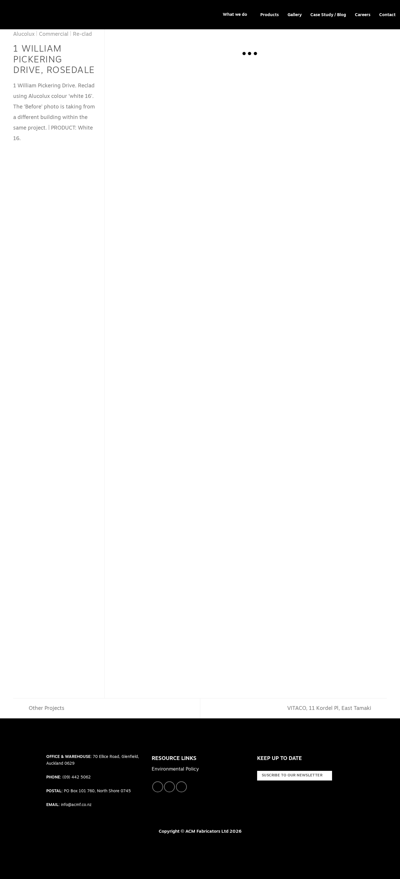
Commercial (54, 34)
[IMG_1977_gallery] (318, 630)
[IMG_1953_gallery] (182, 320)
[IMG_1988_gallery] (182, 527)
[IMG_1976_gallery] (318, 216)
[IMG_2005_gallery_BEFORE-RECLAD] (182, 113)
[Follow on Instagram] (169, 786)
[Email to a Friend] (33, 149)
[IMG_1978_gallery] (182, 630)
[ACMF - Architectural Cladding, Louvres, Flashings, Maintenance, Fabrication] (22, 15)
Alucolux (24, 34)
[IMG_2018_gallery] (318, 320)
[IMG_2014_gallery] (182, 216)
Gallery (295, 15)
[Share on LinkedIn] (49, 149)
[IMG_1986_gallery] (318, 527)
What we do (235, 15)
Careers (362, 15)
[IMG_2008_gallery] (318, 113)
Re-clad (82, 34)
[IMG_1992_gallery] (318, 423)
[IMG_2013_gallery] (182, 423)
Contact (387, 15)
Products (269, 15)
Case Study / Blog (328, 15)
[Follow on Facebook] (157, 786)
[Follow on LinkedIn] (181, 786)
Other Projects (45, 708)
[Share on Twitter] (25, 149)
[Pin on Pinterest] (41, 149)
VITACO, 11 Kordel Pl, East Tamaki (330, 708)
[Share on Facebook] (17, 149)
